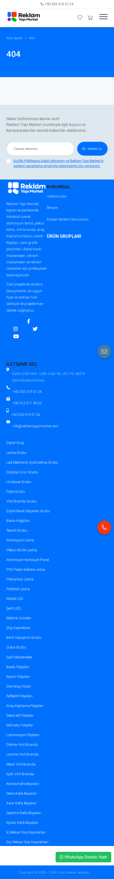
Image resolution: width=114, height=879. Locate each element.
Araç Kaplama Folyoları (24, 706)
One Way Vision (18, 686)
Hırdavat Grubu (18, 482)
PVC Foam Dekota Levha (25, 569)
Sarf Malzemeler (19, 657)
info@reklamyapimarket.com (35, 426)
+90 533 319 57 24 (59, 4)
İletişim (52, 208)
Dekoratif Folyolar (20, 715)
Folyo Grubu (15, 491)
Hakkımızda (56, 196)
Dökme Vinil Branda (22, 744)
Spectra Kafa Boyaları (23, 813)
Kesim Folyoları (18, 677)
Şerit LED (13, 608)
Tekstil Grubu (16, 530)
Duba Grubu (16, 647)
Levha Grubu (16, 453)
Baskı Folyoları (17, 667)
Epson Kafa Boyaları (22, 822)
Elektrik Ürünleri (18, 618)
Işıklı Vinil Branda (20, 774)
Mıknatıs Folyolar (19, 725)
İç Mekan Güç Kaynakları (26, 832)
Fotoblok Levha (18, 589)
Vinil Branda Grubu (21, 501)
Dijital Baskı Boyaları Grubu (28, 511)
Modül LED (14, 599)
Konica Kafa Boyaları (22, 784)
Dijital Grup (15, 443)
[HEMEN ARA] (104, 527)
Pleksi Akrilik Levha (21, 550)
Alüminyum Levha (20, 540)
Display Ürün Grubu (22, 472)
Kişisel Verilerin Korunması (68, 219)
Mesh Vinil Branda (20, 764)
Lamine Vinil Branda (22, 754)
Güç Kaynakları (18, 628)
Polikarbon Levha (19, 579)
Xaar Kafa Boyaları (21, 803)
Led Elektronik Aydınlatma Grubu (32, 462)
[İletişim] (104, 351)
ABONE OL (94, 149)
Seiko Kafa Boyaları (21, 793)
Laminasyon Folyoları (23, 735)
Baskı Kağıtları (18, 521)
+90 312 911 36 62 (27, 403)
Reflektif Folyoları (19, 696)
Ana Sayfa (14, 38)
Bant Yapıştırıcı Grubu (23, 637)
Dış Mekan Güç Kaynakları (27, 842)
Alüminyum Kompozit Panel (27, 560)
